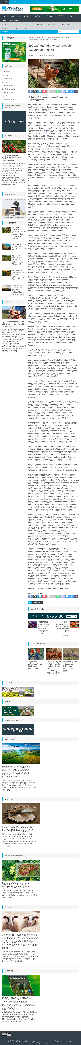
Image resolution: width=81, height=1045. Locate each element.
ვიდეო (4, 20)
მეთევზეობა (17, 28)
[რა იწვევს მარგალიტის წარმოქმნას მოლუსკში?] (21, 813)
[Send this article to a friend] (49, 92)
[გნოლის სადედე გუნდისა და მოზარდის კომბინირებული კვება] (71, 654)
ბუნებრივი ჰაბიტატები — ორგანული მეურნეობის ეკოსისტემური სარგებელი (17, 260)
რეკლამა (4, 1)
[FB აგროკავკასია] (79, 2)
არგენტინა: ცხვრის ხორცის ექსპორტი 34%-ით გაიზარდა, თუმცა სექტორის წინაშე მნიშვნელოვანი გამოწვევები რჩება (20, 941)
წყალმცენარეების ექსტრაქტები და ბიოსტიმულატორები (19, 247)
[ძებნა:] (68, 32)
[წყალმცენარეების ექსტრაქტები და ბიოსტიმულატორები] (6, 247)
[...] (17, 185)
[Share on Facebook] (30, 92)
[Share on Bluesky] (71, 92)
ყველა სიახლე (16, 16)
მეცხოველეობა (66, 24)
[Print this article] (53, 92)
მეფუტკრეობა (6, 28)
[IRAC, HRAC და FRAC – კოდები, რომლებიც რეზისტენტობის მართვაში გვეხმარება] (21, 985)
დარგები (27, 16)
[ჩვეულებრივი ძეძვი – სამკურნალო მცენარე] (21, 870)
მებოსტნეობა (16, 24)
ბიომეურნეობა (73, 16)
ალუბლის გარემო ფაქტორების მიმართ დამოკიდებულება (11, 158)
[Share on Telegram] (67, 92)
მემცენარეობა (28, 24)
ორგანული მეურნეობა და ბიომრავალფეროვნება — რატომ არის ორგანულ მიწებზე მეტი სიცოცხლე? (19, 233)
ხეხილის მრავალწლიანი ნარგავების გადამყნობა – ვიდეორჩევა (14, 324)
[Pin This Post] (44, 92)
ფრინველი (37, 602)
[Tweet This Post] (35, 92)
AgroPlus (60, 16)
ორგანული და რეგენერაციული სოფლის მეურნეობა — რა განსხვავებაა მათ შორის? (19, 275)
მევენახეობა (40, 24)
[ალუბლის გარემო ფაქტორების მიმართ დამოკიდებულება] (14, 146)
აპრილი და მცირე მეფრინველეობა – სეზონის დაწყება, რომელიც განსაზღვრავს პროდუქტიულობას (53, 668)
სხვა (23, 20)
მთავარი (5, 16)
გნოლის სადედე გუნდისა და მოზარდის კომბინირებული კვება (70, 666)
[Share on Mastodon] (62, 92)
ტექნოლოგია (39, 16)
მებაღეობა (5, 24)
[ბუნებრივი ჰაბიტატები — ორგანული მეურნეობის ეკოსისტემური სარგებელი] (6, 258)
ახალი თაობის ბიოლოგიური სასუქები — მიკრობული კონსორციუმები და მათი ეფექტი (18, 290)
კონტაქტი (14, 1)
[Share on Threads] (76, 92)
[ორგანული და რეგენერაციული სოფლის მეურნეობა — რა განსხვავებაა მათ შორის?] (6, 273)
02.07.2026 (34, 55)
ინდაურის (46, 131)
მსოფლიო (50, 16)
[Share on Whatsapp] (58, 92)
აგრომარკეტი (14, 20)
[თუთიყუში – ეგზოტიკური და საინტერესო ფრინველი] (36, 654)
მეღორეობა (28, 28)
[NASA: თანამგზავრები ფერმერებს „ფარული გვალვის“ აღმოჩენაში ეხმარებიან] (21, 753)
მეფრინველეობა (52, 24)
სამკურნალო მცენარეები (14, 855)
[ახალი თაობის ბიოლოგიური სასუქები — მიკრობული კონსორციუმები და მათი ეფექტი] (6, 288)
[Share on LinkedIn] (39, 92)
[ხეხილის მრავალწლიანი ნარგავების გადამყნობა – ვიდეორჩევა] (14, 313)
